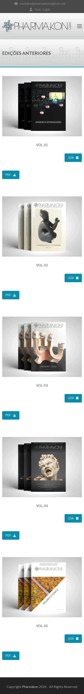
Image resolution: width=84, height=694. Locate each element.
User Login (42, 9)
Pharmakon (30, 687)
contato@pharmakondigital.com (42, 3)
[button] (79, 26)
